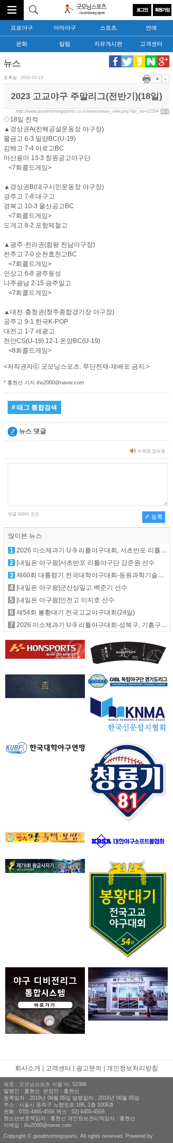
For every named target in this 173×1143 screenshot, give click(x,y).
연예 (151, 27)
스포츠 (108, 27)
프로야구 (21, 27)
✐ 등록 (154, 517)
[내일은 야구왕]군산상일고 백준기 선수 (72, 587)
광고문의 (89, 1068)
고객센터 (151, 44)
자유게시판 (108, 44)
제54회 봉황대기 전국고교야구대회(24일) (75, 612)
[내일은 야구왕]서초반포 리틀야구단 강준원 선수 (85, 562)
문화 (21, 44)
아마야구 (65, 27)
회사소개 (28, 1068)
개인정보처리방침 (132, 1068)
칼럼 (64, 44)
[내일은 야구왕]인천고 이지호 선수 (65, 600)
